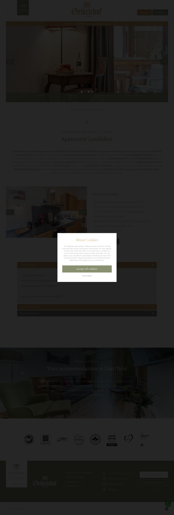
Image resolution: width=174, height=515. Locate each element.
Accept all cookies (87, 268)
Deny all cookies (87, 276)
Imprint (101, 260)
